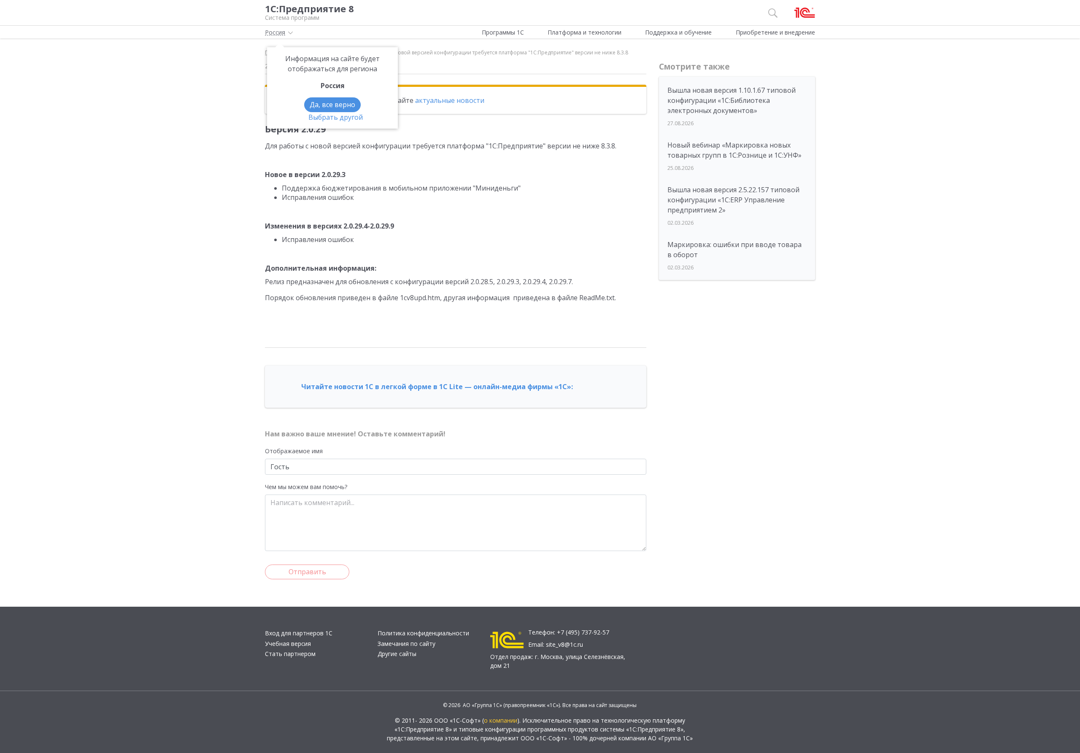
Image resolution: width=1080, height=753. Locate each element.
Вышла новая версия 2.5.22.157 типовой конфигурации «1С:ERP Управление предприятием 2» (733, 200)
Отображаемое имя (294, 451)
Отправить (307, 571)
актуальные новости (449, 100)
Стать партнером (290, 654)
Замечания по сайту (406, 644)
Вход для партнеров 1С (298, 633)
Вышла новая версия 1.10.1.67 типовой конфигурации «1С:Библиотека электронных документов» (731, 100)
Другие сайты (397, 654)
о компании (500, 720)
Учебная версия (288, 644)
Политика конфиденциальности (423, 633)
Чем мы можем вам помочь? (306, 487)
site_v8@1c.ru (564, 644)
